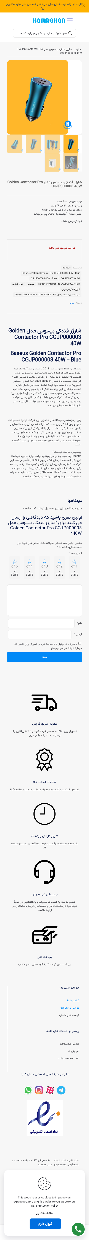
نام (79, 623)
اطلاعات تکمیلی (44, 1213)
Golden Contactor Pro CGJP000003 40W (59, 283)
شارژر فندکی (18, 283)
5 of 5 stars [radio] (15, 570)
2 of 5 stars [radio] (59, 570)
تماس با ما (73, 1000)
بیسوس (30, 283)
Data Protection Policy (44, 1206)
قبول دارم (45, 1224)
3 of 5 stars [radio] (44, 570)
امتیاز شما (75, 553)
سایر (78, 49)
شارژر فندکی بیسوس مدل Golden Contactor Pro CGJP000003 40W (47, 294)
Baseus (66, 267)
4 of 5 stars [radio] (29, 570)
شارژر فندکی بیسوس (71, 289)
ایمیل (78, 634)
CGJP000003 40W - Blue (44, 278)
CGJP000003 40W (70, 278)
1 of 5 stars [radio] (74, 570)
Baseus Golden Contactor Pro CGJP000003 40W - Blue (51, 273)
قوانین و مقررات (69, 1008)
